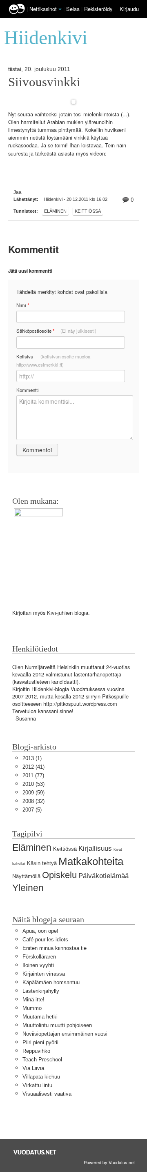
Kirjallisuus (95, 848)
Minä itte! (33, 999)
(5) (32, 810)
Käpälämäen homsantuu (51, 982)
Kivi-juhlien (60, 613)
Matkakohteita (90, 861)
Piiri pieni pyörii (40, 1042)
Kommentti (27, 390)
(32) (33, 801)
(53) (33, 784)
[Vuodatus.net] (35, 1152)
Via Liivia (33, 1068)
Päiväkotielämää (103, 876)
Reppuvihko (36, 1051)
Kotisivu (53, 360)
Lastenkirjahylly (40, 991)
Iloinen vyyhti (38, 965)
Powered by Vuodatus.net (109, 1162)
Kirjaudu (129, 9)
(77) (33, 775)
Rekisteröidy (98, 9)
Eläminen (55, 211)
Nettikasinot (43, 9)
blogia (81, 613)
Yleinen (28, 888)
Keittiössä (88, 211)
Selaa (73, 9)
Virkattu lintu (37, 1085)
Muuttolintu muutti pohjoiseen (57, 1025)
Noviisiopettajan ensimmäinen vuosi (64, 1034)
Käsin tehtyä (42, 863)
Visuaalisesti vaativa (46, 1094)
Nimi (22, 305)
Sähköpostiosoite (56, 330)
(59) (33, 792)
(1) (32, 758)
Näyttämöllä (26, 876)
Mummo (32, 1008)
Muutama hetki (40, 1017)
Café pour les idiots (45, 939)
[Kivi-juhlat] (38, 551)
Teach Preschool (42, 1059)
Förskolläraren (39, 957)
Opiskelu (59, 875)
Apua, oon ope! (40, 931)
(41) (33, 767)
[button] (60, 9)
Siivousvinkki (44, 82)
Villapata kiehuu (41, 1077)
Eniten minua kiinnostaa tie (54, 948)
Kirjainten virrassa (43, 974)
